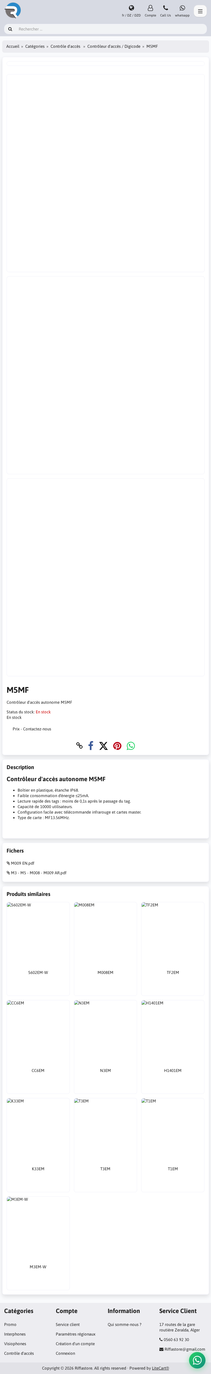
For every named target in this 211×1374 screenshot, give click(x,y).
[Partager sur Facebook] (90, 745)
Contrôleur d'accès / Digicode (113, 46)
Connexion (65, 1353)
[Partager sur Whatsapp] (131, 745)
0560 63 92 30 (176, 1339)
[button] (197, 1360)
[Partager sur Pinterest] (117, 745)
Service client (68, 1324)
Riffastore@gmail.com (185, 1349)
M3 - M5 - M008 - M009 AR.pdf (38, 872)
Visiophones (15, 1343)
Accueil (12, 46)
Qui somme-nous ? (124, 1324)
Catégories (35, 46)
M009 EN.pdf (22, 863)
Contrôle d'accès (66, 46)
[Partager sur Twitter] (103, 745)
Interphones (15, 1334)
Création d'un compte (75, 1343)
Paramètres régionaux (75, 1334)
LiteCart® (160, 1368)
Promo (10, 1324)
